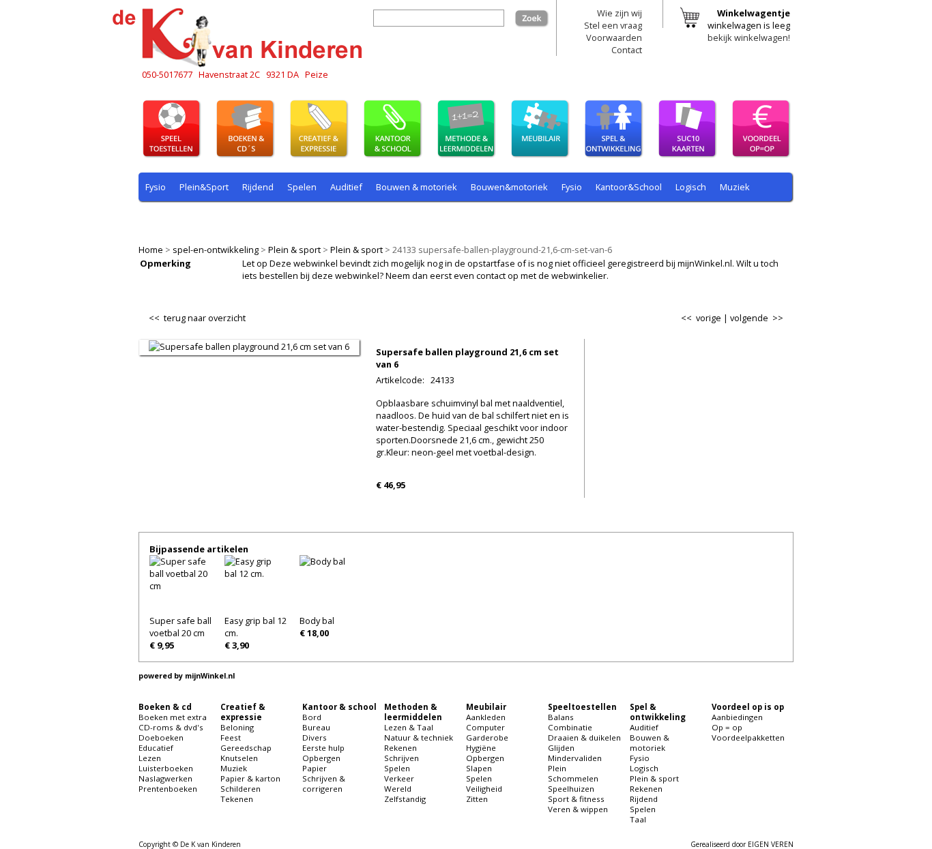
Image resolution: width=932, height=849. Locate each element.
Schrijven (401, 758)
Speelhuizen (571, 789)
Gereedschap (246, 748)
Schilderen (240, 789)
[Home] (240, 65)
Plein (557, 768)
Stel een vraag (613, 25)
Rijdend (258, 187)
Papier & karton (250, 778)
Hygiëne (481, 748)
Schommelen (573, 778)
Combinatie (570, 727)
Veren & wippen (578, 809)
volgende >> (756, 318)
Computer (485, 727)
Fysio (155, 187)
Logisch (690, 187)
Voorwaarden (614, 37)
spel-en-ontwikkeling (216, 249)
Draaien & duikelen (584, 737)
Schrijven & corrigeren (323, 783)
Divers (314, 737)
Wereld (397, 789)
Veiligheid (484, 789)
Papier (314, 768)
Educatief (156, 748)
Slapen (479, 768)
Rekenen (230, 219)
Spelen (302, 187)
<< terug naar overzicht (197, 315)
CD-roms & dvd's (171, 727)
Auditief (346, 187)
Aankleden (486, 717)
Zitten (477, 799)
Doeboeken (161, 737)
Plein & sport (294, 249)
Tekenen (236, 799)
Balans (561, 717)
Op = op (727, 727)
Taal (416, 219)
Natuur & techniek (418, 737)
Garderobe (487, 737)
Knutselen (239, 758)
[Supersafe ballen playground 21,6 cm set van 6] (249, 346)
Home (151, 249)
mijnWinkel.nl (210, 676)
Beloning (237, 727)
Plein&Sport (204, 187)
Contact (626, 50)
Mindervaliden (575, 758)
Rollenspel (329, 219)
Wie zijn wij (619, 13)
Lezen (150, 758)
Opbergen (321, 758)
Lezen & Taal (408, 727)
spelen (452, 219)
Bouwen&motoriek (509, 187)
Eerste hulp (323, 748)
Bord (311, 717)
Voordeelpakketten (748, 737)
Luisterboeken (166, 768)
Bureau (316, 727)
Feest (230, 737)
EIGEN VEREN (770, 844)
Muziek (735, 187)
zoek (539, 16)
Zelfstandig (405, 799)
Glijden (561, 748)
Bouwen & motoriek (416, 187)
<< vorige (701, 318)
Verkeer (399, 778)
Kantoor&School (629, 187)
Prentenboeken (168, 789)
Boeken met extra (173, 717)
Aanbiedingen (737, 717)
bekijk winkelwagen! (749, 37)
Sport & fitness (576, 799)
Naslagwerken (165, 778)
